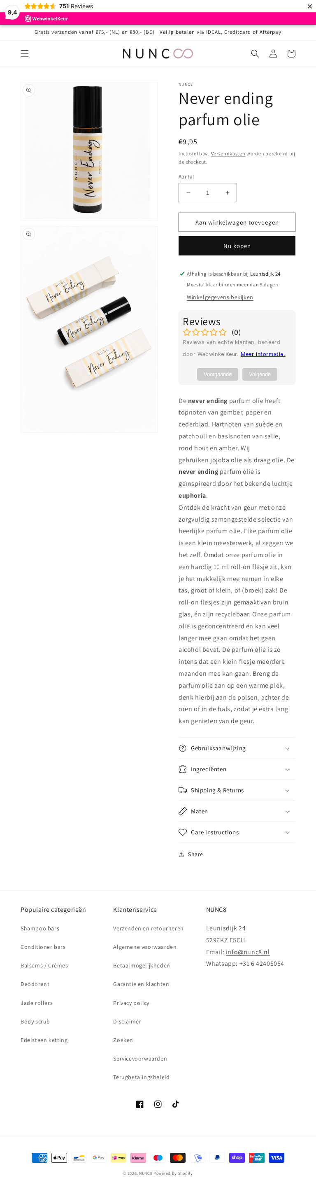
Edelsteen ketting (44, 1040)
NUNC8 (146, 1173)
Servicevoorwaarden (140, 1058)
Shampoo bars (40, 928)
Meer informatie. (263, 354)
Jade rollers (37, 1003)
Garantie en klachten (141, 984)
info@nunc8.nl (248, 952)
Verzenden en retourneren (148, 928)
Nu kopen (237, 246)
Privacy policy (131, 1003)
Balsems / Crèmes (44, 965)
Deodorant (35, 984)
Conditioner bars (43, 947)
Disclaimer (127, 1021)
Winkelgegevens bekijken (220, 297)
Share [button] (195, 854)
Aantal (186, 176)
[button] (25, 53)
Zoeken (123, 1040)
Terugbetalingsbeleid (141, 1077)
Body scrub (35, 1021)
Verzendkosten (228, 153)
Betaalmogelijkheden (141, 965)
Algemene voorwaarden (145, 947)
